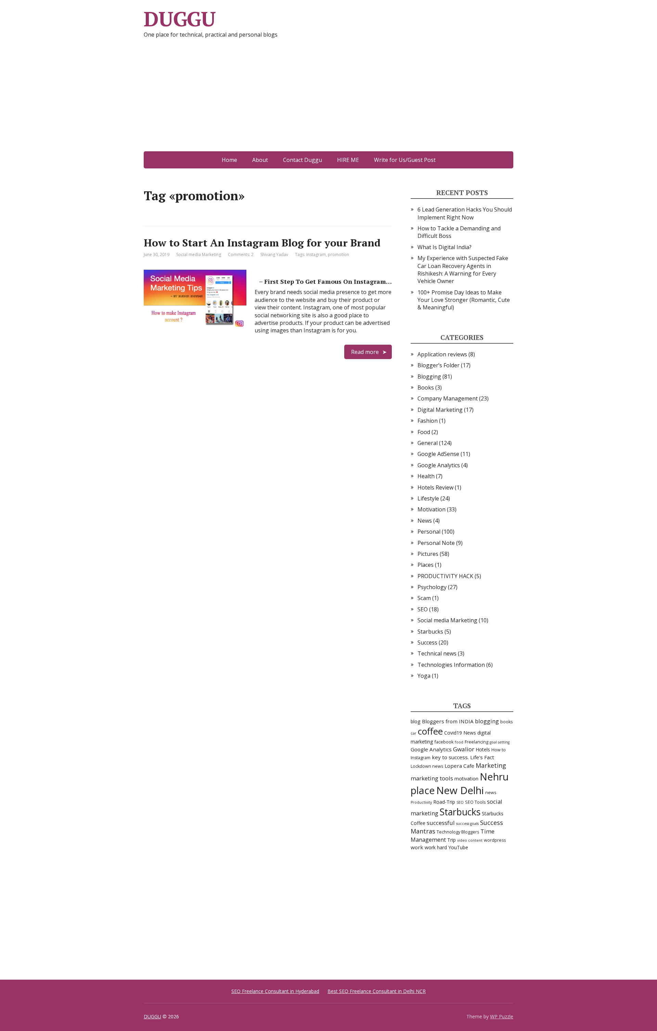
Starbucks (430, 631)
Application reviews (442, 354)
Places (425, 565)
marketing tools (432, 778)
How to (498, 750)
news (490, 792)
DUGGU (180, 18)
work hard (436, 847)
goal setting (500, 742)
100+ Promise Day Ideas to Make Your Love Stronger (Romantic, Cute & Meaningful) (463, 300)
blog (416, 721)
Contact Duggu (302, 160)
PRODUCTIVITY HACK (445, 576)
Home (229, 160)
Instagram (316, 254)
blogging (487, 721)
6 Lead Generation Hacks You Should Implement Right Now (464, 213)
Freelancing (476, 742)
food (459, 742)
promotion (338, 254)
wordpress (495, 840)
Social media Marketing (198, 254)
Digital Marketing (440, 409)
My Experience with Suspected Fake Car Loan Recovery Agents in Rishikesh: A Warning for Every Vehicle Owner (462, 269)
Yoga (423, 675)
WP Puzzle (501, 1016)
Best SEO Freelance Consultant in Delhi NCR (376, 991)
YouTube (458, 847)
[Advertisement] (328, 100)
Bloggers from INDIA (448, 721)
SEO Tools (475, 802)
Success (427, 642)
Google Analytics (438, 465)
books (506, 722)
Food (423, 432)
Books (425, 387)
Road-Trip (444, 802)
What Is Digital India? (444, 247)
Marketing (491, 765)
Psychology (432, 587)
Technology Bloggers (458, 832)
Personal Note (436, 543)
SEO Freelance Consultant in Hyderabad (275, 991)
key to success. (450, 757)
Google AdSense (438, 454)
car (413, 733)
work (417, 847)
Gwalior (463, 749)
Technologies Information (451, 665)
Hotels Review (435, 487)
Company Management (447, 398)
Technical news (436, 653)
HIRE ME (348, 160)
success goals (467, 823)
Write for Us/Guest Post (405, 160)
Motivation (431, 509)
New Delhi (460, 790)
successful (441, 823)
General (427, 443)
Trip (451, 840)
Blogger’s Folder (438, 365)
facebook (444, 742)
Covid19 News (460, 732)
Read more (365, 352)
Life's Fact (482, 757)
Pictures (427, 554)
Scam (424, 598)
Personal (428, 531)
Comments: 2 (241, 254)
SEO (422, 609)
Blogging (429, 376)
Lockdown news (427, 766)
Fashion (427, 420)
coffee (430, 731)
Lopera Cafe (459, 765)
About (260, 160)
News (424, 520)
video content (469, 840)
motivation (466, 778)
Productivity (421, 802)
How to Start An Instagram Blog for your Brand (262, 243)
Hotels (483, 749)
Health (426, 476)
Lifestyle (428, 498)
